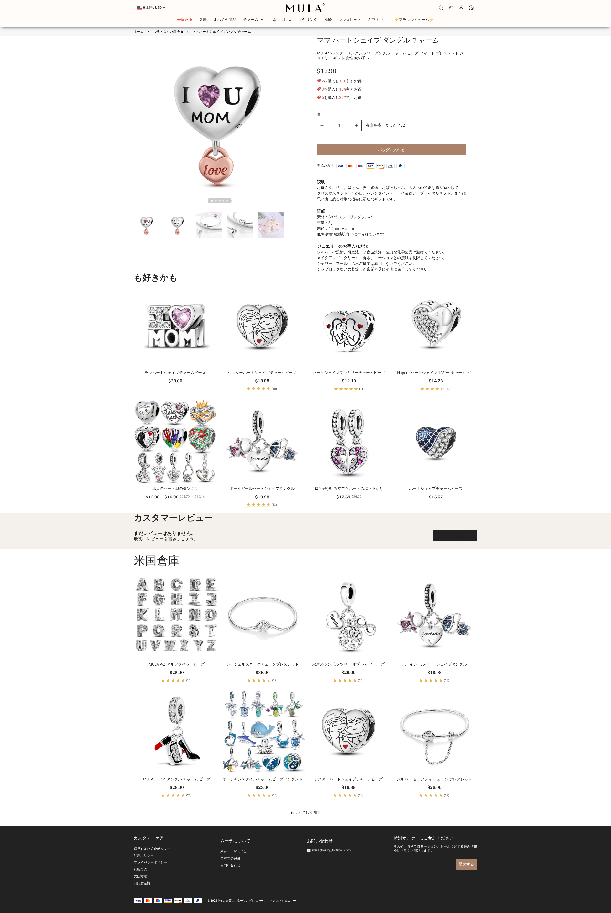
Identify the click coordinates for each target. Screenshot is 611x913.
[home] (305, 7)
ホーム (139, 31)
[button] (147, 225)
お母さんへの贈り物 (168, 31)
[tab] (212, 201)
